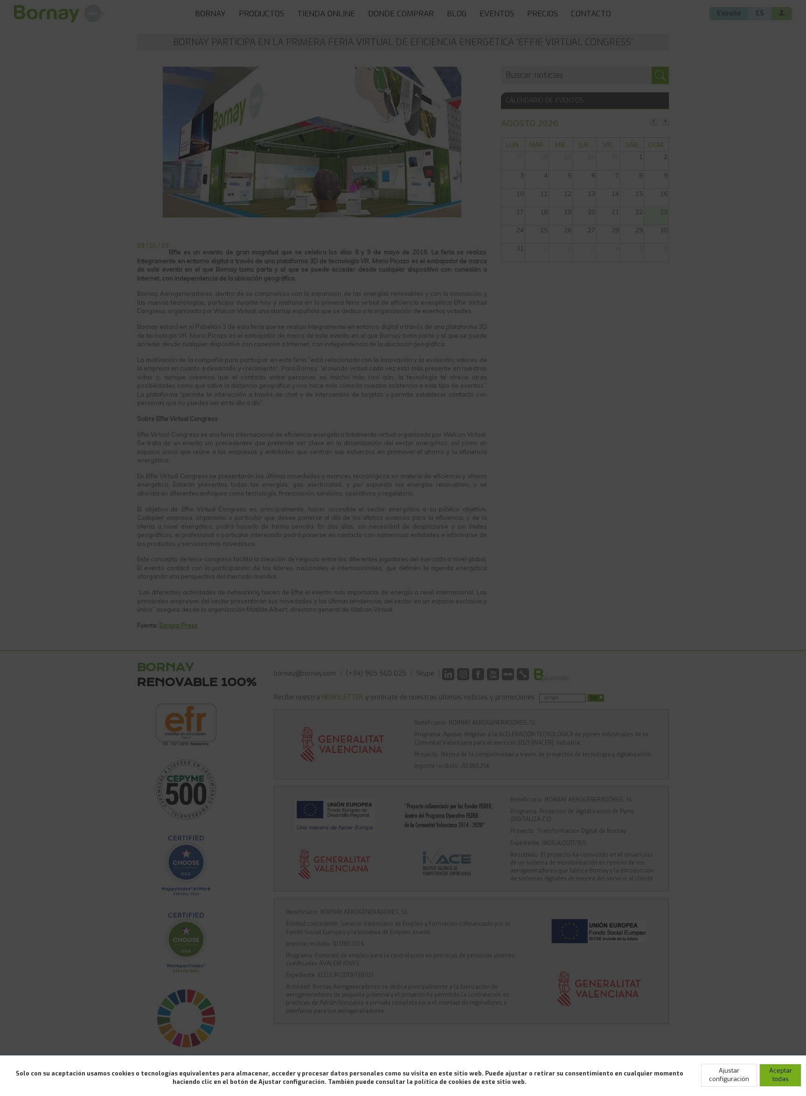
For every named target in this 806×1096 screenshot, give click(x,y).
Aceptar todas (780, 1075)
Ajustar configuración (729, 1075)
